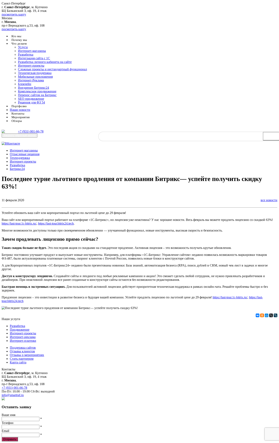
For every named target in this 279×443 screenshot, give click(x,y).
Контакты (17, 113)
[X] (271, 315)
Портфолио (19, 106)
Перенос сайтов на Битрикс (37, 95)
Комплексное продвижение (37, 91)
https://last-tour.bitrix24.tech (56, 223)
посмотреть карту (14, 14)
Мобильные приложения (35, 76)
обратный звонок (19, 135)
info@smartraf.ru (13, 395)
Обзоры (16, 121)
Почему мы (19, 40)
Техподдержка (20, 158)
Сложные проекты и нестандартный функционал (52, 69)
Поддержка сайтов (23, 347)
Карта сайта (18, 362)
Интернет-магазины (32, 51)
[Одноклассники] (262, 315)
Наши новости (20, 109)
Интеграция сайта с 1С (34, 58)
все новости (269, 200)
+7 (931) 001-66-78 (31, 131)
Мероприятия (20, 117)
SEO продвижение (31, 98)
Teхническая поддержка (34, 73)
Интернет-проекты (31, 65)
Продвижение (19, 329)
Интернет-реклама (23, 337)
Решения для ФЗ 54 (31, 102)
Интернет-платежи (23, 340)
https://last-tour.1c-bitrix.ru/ (19, 223)
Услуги (23, 47)
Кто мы (16, 36)
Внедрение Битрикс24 (33, 87)
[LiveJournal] (275, 315)
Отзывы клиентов (22, 351)
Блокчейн (24, 84)
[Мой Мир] (266, 315)
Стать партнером (21, 358)
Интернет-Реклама (31, 80)
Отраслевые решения (24, 154)
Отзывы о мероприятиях (27, 355)
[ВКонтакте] (257, 315)
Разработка (25, 54)
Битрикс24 (17, 169)
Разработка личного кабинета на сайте (45, 62)
